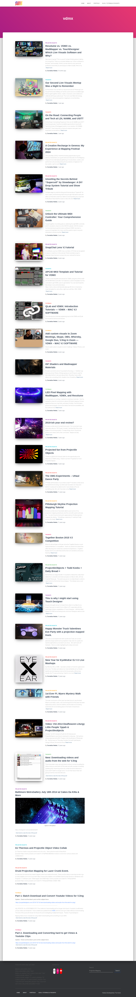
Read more (49, 67)
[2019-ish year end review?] (29, 428)
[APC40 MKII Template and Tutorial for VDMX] (29, 276)
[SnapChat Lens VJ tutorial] (29, 252)
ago (62, 70)
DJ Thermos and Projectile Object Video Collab (41, 848)
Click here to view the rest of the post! (56, 776)
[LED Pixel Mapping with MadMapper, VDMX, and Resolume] (29, 395)
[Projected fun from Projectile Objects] (29, 454)
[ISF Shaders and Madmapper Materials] (29, 367)
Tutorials (48, 303)
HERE (53, 910)
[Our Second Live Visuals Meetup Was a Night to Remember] (29, 87)
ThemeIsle (118, 993)
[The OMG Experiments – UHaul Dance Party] (29, 478)
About (89, 3)
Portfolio (97, 3)
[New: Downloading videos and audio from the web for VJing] (29, 767)
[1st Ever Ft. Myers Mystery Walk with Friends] (29, 693)
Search (91, 967)
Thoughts (48, 79)
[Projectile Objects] (19, 3)
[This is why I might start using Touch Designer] (29, 602)
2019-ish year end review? (59, 422)
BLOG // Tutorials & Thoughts (110, 3)
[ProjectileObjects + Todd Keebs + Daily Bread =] (29, 572)
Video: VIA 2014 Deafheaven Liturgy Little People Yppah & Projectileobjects (65, 727)
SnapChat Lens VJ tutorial (59, 247)
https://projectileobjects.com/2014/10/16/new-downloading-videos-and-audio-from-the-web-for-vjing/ (45, 902)
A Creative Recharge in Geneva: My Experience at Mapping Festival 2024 (64, 148)
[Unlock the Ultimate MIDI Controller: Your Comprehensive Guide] (29, 218)
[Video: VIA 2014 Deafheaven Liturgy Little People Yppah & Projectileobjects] (29, 728)
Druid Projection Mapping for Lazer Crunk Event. (42, 871)
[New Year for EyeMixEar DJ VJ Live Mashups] (29, 669)
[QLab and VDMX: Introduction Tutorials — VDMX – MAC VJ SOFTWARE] (29, 311)
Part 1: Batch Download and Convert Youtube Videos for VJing (49, 895)
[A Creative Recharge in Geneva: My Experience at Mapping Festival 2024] (29, 150)
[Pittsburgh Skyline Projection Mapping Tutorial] (29, 513)
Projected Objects (51, 43)
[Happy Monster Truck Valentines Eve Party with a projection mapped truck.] (29, 631)
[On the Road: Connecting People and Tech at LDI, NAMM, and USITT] (29, 119)
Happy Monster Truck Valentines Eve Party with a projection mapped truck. (64, 631)
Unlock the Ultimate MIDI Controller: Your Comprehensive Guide (63, 217)
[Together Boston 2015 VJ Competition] (29, 538)
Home (82, 3)
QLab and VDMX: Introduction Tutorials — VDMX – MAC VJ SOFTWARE (61, 309)
